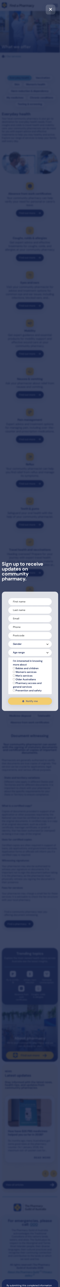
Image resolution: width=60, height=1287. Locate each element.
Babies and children (27, 668)
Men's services (23, 675)
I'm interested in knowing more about (27, 662)
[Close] (51, 9)
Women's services (25, 672)
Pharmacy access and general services (27, 684)
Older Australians (25, 679)
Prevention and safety (28, 690)
